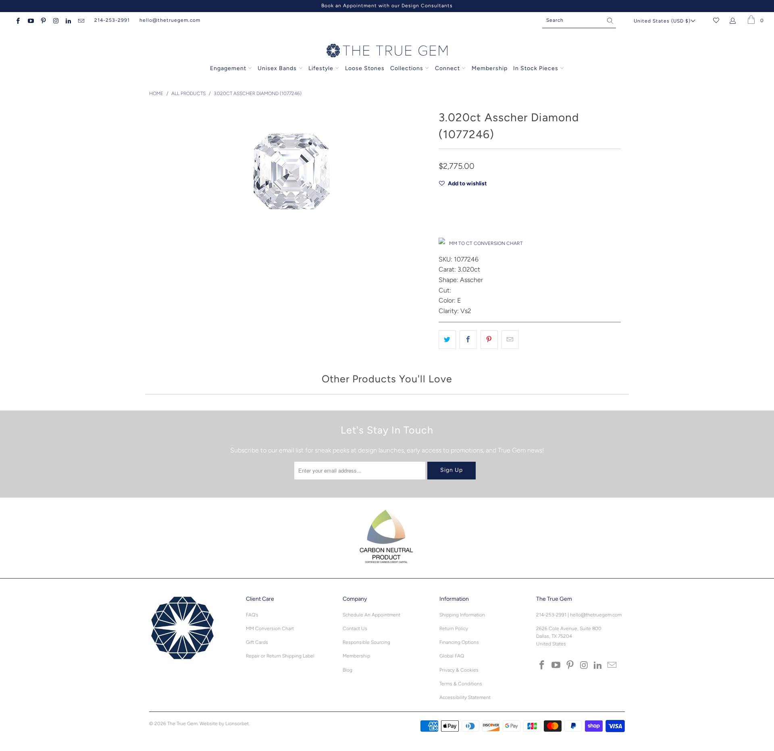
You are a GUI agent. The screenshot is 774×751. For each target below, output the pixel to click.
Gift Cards (257, 642)
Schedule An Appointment (371, 615)
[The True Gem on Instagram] (55, 20)
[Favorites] (716, 20)
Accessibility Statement (465, 697)
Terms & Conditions (460, 684)
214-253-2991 (112, 20)
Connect (447, 68)
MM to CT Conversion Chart (486, 243)
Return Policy (453, 628)
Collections (407, 68)
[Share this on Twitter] (447, 339)
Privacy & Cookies (459, 670)
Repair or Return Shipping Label (280, 656)
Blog (347, 670)
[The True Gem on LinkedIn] (67, 20)
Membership (490, 68)
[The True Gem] (387, 51)
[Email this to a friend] (510, 339)
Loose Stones (365, 68)
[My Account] (734, 20)
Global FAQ (451, 656)
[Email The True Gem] (80, 20)
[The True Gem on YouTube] (30, 20)
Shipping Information (462, 615)
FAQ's (252, 615)
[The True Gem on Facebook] (17, 20)
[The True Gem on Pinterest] (43, 20)
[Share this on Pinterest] (489, 339)
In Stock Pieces (536, 68)
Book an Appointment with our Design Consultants (387, 5)
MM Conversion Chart (270, 628)
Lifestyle (320, 68)
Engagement (228, 68)
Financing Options (459, 642)
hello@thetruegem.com (169, 20)
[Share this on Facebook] (468, 339)
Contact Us (355, 628)
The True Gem (182, 723)
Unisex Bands (277, 68)
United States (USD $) (662, 21)
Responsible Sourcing (366, 642)
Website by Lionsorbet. (225, 723)
